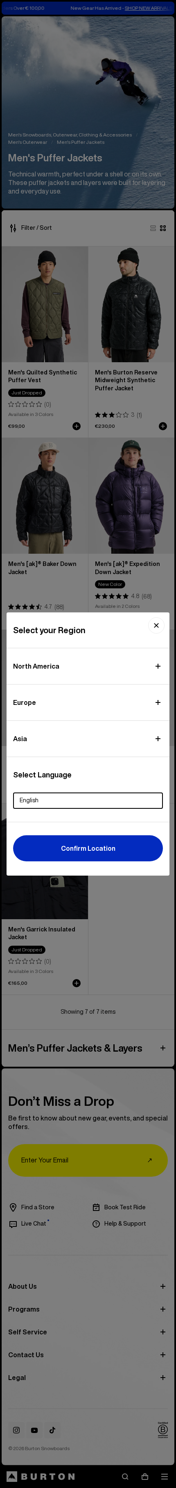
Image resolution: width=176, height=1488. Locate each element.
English (29, 800)
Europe (24, 702)
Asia (20, 738)
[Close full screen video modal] (156, 625)
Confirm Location (88, 848)
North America (36, 666)
